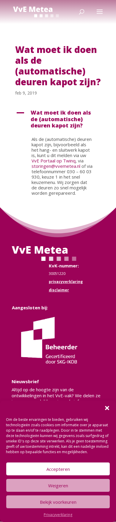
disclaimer (59, 290)
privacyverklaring (66, 281)
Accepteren (58, 469)
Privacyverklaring (58, 514)
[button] (107, 408)
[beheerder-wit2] (54, 365)
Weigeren (58, 485)
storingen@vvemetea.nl (56, 166)
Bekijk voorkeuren (58, 502)
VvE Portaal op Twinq (54, 161)
